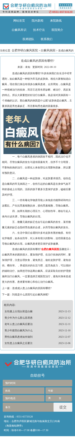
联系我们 (46, 39)
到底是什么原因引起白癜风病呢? (30, 294)
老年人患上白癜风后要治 (19, 324)
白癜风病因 (48, 50)
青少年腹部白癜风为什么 (19, 330)
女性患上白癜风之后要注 (19, 343)
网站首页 (19, 20)
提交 (63, 407)
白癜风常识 (19, 29)
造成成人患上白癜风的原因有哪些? (32, 288)
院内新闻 (37, 20)
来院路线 (56, 20)
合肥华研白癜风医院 (25, 50)
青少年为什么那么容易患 (19, 317)
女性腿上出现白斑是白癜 (19, 311)
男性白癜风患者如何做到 (19, 336)
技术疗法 (39, 29)
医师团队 (28, 39)
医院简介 (57, 29)
